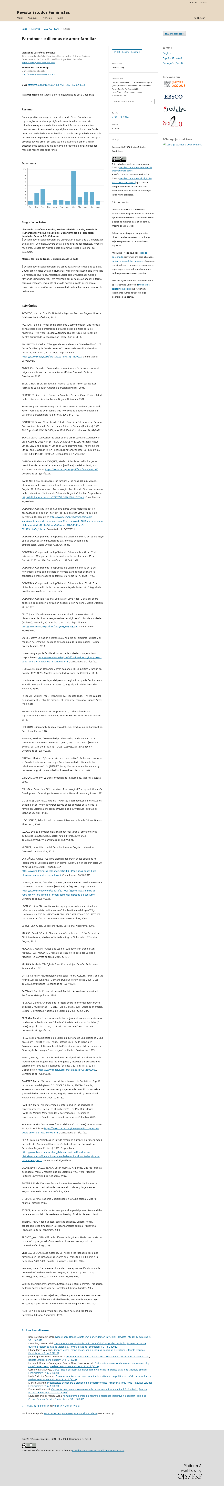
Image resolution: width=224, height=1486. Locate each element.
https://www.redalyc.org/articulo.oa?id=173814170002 (52, 356)
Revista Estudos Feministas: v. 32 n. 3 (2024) (74, 1366)
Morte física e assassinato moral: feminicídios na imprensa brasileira (90, 1369)
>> (79, 1405)
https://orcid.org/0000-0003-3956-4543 (38, 63)
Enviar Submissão (174, 33)
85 (28, 1405)
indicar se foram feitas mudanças (128, 260)
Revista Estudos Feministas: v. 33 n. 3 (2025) (61, 1399)
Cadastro (192, 2)
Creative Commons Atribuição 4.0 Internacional (98, 1450)
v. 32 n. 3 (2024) (51, 28)
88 (38, 1405)
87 (35, 1405)
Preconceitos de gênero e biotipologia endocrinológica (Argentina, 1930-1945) (90, 1382)
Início (24, 28)
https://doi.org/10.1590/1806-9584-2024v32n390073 (56, 84)
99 (74, 1405)
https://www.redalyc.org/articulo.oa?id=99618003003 (67, 1069)
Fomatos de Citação (124, 101)
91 (48, 1405)
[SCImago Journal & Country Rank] (182, 144)
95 (61, 1405)
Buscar (201, 17)
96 (64, 1405)
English (167, 53)
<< (23, 1405)
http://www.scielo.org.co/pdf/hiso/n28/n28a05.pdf (50, 626)
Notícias (47, 17)
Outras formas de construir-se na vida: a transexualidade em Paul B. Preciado (94, 1389)
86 (31, 1405)
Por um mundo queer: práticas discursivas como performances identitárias (107, 1356)
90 (44, 1405)
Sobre (60, 17)
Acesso (203, 2)
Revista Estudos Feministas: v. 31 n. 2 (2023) (94, 1346)
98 (71, 1405)
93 (54, 1405)
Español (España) (172, 58)
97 (67, 1405)
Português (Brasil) (173, 63)
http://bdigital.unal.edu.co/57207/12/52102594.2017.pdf (53, 497)
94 (58, 1405)
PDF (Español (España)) (128, 51)
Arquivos (33, 17)
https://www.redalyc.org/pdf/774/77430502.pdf (71, 469)
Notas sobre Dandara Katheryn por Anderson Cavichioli (86, 1336)
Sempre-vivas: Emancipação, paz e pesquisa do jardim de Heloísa (89, 1350)
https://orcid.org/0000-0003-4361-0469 (38, 74)
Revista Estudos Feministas (43, 12)
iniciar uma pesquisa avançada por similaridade (70, 1413)
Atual (20, 17)
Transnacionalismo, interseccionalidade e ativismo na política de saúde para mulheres (104, 1376)
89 (41, 1405)
